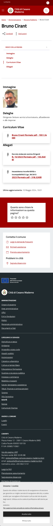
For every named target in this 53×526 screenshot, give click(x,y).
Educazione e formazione (11, 369)
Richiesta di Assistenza (10, 481)
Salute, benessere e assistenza (14, 384)
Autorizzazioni (7, 357)
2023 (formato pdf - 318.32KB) (27, 177)
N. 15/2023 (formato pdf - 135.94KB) (29, 158)
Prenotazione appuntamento (13, 473)
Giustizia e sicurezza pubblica (13, 373)
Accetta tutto (26, 514)
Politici (4, 320)
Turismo (4, 392)
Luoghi (4, 420)
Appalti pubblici (7, 353)
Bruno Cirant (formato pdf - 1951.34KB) (29, 136)
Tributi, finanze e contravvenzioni (14, 388)
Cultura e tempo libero (10, 365)
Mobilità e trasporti (9, 380)
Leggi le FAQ (6, 469)
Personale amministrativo (11, 324)
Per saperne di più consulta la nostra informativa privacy (23, 508)
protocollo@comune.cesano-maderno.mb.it (24, 460)
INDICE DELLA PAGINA (13, 47)
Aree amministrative (9, 308)
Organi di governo (8, 304)
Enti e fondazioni (8, 316)
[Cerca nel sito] (46, 10)
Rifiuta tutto (26, 520)
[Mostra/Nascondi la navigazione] (2, 10)
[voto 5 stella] (27, 217)
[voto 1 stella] (12, 217)
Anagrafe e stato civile (10, 349)
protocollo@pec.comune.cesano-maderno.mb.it (25, 458)
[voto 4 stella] (23, 217)
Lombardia (7, 2)
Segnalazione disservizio (11, 477)
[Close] (51, 483)
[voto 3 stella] (19, 217)
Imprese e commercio (10, 376)
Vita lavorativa (7, 396)
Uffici (3, 312)
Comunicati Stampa (9, 407)
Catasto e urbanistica (10, 361)
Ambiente (5, 345)
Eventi (4, 424)
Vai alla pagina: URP (9, 452)
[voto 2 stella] (16, 217)
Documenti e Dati (8, 328)
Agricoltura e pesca (9, 341)
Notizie (4, 404)
